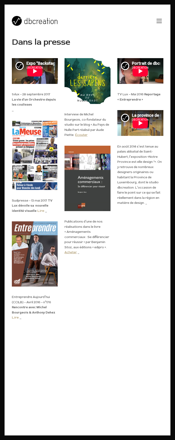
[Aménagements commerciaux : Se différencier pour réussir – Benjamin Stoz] (87, 178)
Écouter (81, 135)
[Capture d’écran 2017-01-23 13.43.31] (35, 254)
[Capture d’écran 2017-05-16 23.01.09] (35, 155)
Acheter (70, 252)
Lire (40, 211)
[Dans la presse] (87, 81)
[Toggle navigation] (159, 21)
